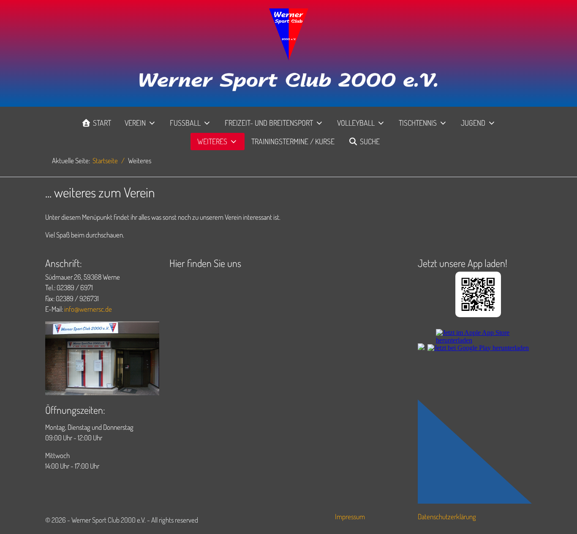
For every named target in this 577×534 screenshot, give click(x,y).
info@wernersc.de (88, 309)
